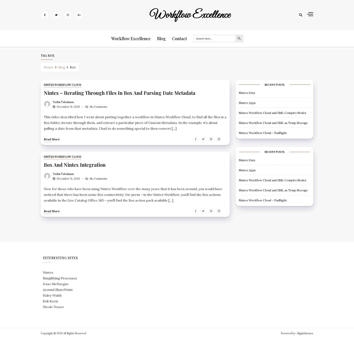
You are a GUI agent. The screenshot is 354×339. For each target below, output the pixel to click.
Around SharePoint (58, 290)
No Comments (98, 106)
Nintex (48, 272)
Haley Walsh (52, 295)
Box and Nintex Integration (75, 164)
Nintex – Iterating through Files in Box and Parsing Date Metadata (119, 93)
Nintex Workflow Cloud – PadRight (263, 133)
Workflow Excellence (190, 15)
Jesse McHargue (56, 284)
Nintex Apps (247, 103)
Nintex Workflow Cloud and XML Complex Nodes (272, 113)
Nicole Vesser (53, 307)
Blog (161, 38)
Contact (179, 38)
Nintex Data (247, 93)
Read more (52, 139)
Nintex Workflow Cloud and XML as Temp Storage (273, 123)
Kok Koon (50, 301)
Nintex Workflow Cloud (62, 84)
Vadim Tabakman (63, 102)
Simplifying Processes (60, 278)
